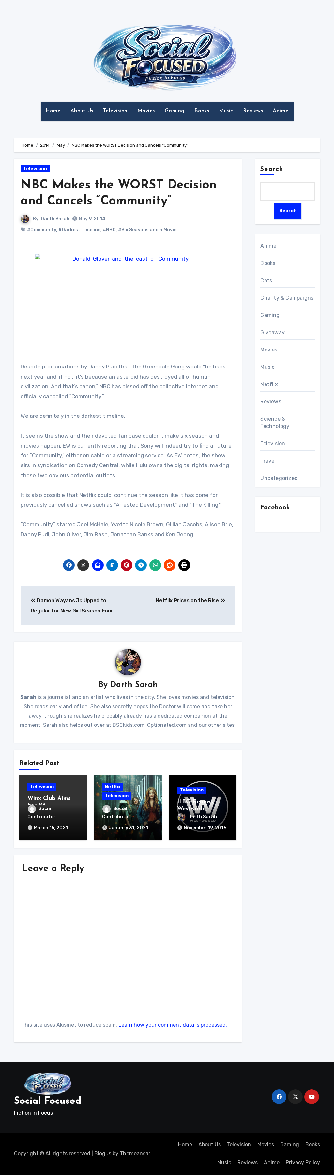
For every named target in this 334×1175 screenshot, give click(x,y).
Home (53, 111)
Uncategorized (279, 478)
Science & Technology (274, 422)
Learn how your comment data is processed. (172, 1025)
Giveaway (272, 332)
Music (226, 111)
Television (115, 111)
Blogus (102, 1154)
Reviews (253, 111)
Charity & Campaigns (286, 298)
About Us (81, 111)
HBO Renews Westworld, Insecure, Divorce (201, 809)
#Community (41, 230)
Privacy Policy (303, 1162)
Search (271, 169)
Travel (268, 461)
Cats (266, 280)
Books (201, 111)
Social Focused (47, 1101)
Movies (146, 111)
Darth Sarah (55, 218)
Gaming (175, 111)
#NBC (109, 230)
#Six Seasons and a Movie (147, 230)
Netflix (113, 787)
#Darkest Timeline (79, 230)
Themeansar (135, 1154)
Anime (281, 111)
